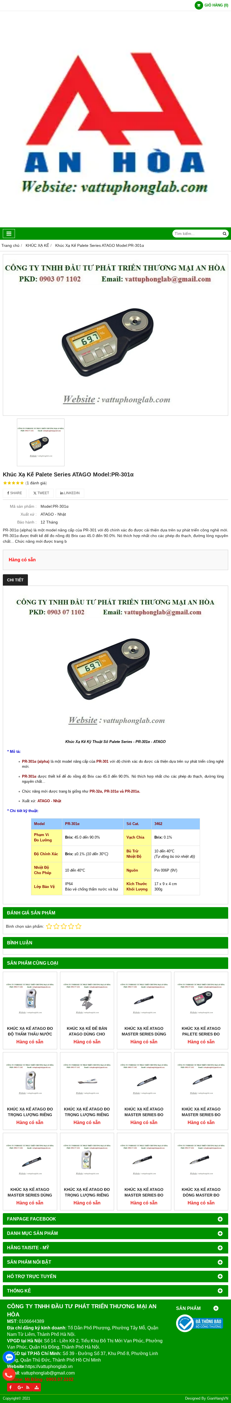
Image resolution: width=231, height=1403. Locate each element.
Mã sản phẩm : (23, 506)
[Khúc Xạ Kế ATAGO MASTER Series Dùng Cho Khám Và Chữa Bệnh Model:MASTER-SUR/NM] (144, 999)
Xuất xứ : (29, 514)
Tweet (43, 493)
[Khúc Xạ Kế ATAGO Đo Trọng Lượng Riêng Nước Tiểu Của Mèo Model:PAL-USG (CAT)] (30, 1079)
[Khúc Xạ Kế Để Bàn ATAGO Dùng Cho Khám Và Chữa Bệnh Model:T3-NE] (87, 999)
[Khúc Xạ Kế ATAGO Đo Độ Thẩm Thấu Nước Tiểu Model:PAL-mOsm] (30, 999)
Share (15, 493)
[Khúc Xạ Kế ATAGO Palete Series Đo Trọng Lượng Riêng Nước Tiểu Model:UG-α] (201, 999)
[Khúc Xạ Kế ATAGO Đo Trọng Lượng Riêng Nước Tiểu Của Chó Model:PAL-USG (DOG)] (87, 1160)
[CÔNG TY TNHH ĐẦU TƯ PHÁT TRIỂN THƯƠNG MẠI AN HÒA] (115, 226)
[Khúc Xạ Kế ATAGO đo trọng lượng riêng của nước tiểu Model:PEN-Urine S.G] (87, 1079)
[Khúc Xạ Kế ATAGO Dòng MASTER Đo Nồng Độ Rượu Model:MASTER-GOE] (201, 1160)
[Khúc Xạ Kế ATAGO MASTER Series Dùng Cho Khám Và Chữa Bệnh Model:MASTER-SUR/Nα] (30, 1160)
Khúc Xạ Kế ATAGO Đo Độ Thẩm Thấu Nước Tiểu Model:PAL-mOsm (30, 1034)
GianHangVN (217, 1398)
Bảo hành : (27, 522)
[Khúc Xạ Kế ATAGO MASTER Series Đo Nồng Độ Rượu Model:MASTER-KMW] (144, 1160)
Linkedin (71, 493)
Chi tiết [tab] (15, 580)
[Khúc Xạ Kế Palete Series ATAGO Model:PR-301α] (115, 334)
